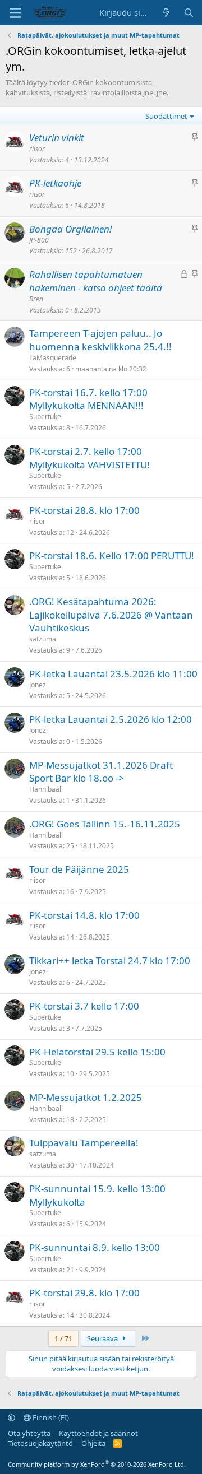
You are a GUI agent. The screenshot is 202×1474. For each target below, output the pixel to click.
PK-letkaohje (55, 182)
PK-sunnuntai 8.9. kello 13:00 (94, 1247)
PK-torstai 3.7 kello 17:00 (84, 1005)
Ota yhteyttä (29, 1433)
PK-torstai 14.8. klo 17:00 (84, 915)
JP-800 (39, 240)
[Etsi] (189, 12)
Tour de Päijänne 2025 (79, 869)
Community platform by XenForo (97, 1464)
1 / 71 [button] (63, 1338)
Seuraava (103, 1338)
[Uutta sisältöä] (166, 12)
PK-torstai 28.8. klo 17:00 (84, 510)
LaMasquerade (52, 357)
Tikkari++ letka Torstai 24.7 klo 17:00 (109, 960)
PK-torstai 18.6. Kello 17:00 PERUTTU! (111, 555)
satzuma (42, 639)
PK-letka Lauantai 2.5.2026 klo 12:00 (110, 719)
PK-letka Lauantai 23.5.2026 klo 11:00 (113, 673)
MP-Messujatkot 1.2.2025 (85, 1097)
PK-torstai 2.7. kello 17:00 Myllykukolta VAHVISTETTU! (89, 458)
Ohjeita (93, 1443)
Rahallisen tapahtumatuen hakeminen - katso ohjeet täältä (95, 281)
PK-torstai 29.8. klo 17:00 (84, 1292)
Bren (36, 299)
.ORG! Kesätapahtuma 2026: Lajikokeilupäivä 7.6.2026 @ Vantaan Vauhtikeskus (111, 615)
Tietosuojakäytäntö (40, 1443)
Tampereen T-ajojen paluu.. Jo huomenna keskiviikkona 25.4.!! (100, 340)
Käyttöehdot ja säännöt (98, 1433)
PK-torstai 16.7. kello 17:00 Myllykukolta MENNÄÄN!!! (88, 399)
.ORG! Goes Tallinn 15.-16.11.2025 (104, 823)
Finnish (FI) (50, 1417)
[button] (11, 1417)
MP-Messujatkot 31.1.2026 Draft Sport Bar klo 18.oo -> (101, 772)
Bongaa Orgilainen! (70, 228)
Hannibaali (46, 789)
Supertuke (45, 416)
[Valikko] (15, 13)
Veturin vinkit (56, 137)
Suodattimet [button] (166, 116)
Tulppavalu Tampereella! (84, 1142)
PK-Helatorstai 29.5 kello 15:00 (97, 1051)
